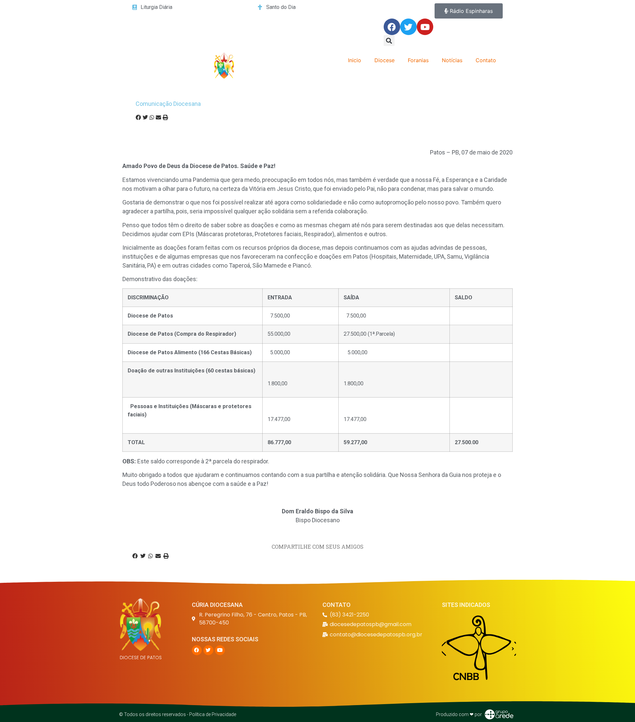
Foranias (418, 60)
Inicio (354, 60)
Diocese (384, 60)
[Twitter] (408, 27)
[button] (389, 40)
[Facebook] (392, 27)
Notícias (452, 60)
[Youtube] (425, 27)
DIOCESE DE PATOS (141, 657)
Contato (486, 60)
